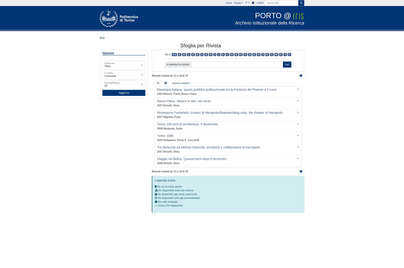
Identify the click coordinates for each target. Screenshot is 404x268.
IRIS (102, 38)
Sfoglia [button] (237, 3)
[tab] (158, 83)
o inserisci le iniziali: (178, 64)
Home (229, 3)
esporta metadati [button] (180, 83)
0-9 (174, 54)
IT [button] (246, 3)
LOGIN (260, 3)
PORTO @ (269, 18)
